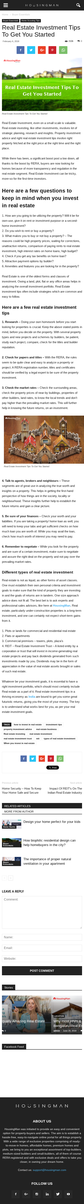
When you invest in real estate (19, 743)
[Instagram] (37, 1194)
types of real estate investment (59, 738)
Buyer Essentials (10, 20)
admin (7, 1031)
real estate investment (40, 734)
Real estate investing (14, 734)
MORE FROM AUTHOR (19, 811)
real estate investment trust (18, 738)
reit (37, 738)
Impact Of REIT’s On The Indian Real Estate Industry (65, 790)
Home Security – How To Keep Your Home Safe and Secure (21, 790)
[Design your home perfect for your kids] (11, 824)
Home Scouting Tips (30, 20)
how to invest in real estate (28, 724)
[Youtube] (68, 1194)
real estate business (46, 729)
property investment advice (18, 729)
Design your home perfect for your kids (51, 822)
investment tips (54, 724)
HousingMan (61, 605)
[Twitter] (58, 1194)
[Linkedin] (47, 1194)
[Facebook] (16, 1194)
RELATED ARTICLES (17, 806)
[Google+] (26, 1194)
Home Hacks (9, 827)
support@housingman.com (49, 1169)
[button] (78, 5)
